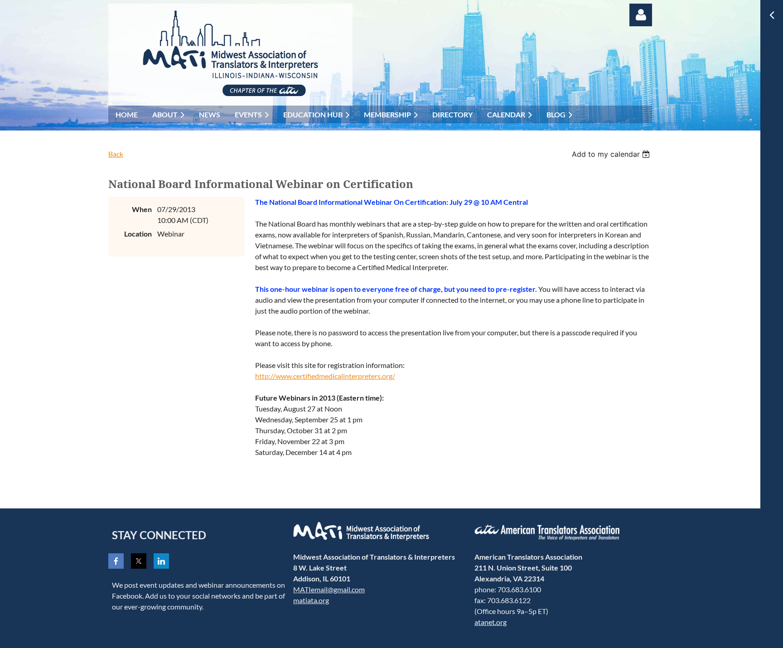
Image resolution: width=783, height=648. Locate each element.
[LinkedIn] (161, 561)
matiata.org (311, 600)
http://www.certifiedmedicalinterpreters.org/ (325, 376)
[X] (138, 561)
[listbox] (612, 154)
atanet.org (490, 622)
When (142, 209)
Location (138, 233)
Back (115, 154)
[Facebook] (116, 561)
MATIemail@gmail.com (329, 589)
